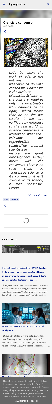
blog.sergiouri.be (16, 4)
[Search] (48, 4)
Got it (34, 401)
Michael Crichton (38, 195)
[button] (5, 31)
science (14, 199)
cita (6, 199)
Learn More (21, 401)
